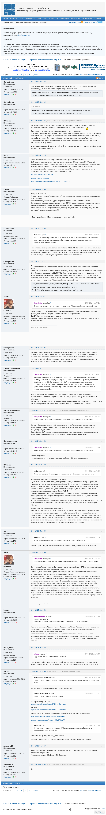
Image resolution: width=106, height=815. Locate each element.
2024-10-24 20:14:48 (38, 441)
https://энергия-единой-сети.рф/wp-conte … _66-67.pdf (50, 181)
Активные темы (75, 22)
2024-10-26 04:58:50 (38, 746)
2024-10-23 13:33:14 (38, 102)
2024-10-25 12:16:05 (38, 552)
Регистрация (30, 19)
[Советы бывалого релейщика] (9, 9)
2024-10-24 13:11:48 (38, 297)
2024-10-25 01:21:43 (38, 465)
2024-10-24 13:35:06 (38, 348)
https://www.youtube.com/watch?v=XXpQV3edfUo (48, 720)
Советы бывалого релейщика (33, 8)
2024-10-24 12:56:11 (38, 261)
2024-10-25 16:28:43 (38, 610)
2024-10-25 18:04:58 (38, 648)
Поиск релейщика (62, 19)
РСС (101, 78)
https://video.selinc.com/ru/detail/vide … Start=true (48, 704)
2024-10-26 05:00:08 (38, 765)
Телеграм (97, 19)
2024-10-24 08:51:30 (38, 189)
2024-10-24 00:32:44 (38, 121)
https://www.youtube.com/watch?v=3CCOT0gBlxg (48, 717)
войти (82, 75)
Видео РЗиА (75, 19)
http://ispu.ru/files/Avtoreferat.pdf (42, 175)
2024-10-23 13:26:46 (38, 82)
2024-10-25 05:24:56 (38, 531)
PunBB (102, 809)
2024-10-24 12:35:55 (38, 229)
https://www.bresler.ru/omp (40, 178)
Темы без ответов (90, 22)
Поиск (21, 19)
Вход (39, 19)
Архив (45, 19)
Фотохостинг (87, 19)
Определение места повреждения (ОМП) (45, 60)
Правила (13, 19)
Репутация (7, 94)
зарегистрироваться (95, 75)
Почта (51, 19)
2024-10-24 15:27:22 (38, 368)
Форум (5, 19)
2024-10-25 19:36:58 (38, 671)
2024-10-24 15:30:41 (38, 410)
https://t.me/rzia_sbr (24, 35)
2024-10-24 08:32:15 (38, 155)
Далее (35, 75)
